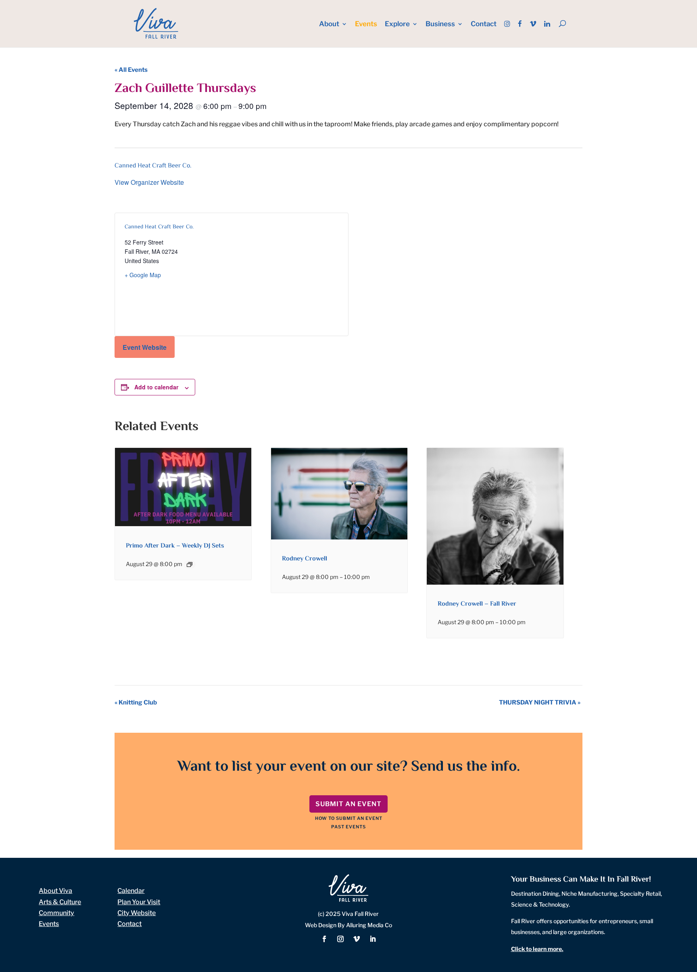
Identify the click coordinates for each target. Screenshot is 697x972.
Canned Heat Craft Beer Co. (153, 166)
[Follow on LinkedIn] (372, 938)
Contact (484, 24)
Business (440, 24)
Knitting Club (136, 702)
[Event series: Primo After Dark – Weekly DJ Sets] (189, 564)
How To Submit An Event (348, 818)
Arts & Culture (60, 902)
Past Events (348, 827)
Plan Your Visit (138, 902)
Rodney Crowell (304, 559)
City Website (136, 913)
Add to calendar (156, 387)
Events (366, 24)
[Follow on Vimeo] (356, 938)
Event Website (145, 347)
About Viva (55, 891)
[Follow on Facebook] (324, 938)
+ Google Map (143, 275)
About (329, 24)
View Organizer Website (149, 182)
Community (56, 913)
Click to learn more (536, 948)
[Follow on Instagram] (340, 938)
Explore (397, 24)
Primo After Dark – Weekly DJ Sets (175, 546)
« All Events (131, 69)
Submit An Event (348, 804)
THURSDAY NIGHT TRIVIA (539, 702)
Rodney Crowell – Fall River (477, 604)
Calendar (130, 891)
